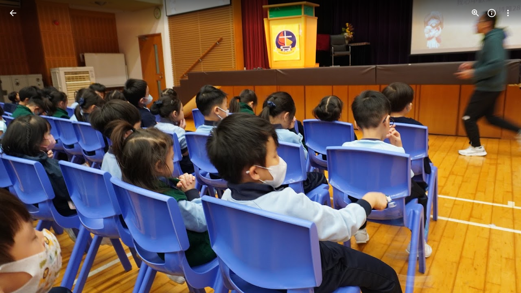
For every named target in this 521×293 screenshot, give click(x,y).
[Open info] (492, 13)
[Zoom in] (475, 13)
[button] (22, 146)
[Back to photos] (13, 13)
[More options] (508, 13)
